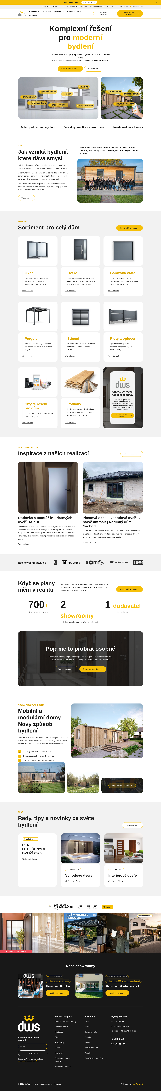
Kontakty (110, 6)
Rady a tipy (46, 6)
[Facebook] (112, 1044)
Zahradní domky (61, 1027)
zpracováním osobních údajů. (28, 1061)
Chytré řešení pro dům (94, 1058)
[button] (34, 11)
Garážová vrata (91, 1032)
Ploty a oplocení (91, 1048)
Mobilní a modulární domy (65, 1021)
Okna (87, 1021)
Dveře (87, 1027)
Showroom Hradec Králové (77, 6)
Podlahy (88, 1053)
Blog (55, 6)
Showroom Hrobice (97, 6)
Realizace (59, 1032)
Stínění (87, 1042)
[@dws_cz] (50, 907)
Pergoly (88, 1037)
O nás (62, 6)
